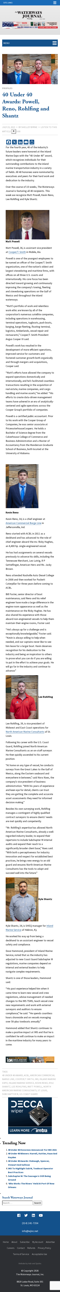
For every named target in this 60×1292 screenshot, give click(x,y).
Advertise (50, 1241)
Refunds (31, 1247)
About (14, 1241)
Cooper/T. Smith (17, 252)
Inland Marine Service (21, 1082)
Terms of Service (21, 1254)
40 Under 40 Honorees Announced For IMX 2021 (32, 1149)
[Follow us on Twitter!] (26, 1215)
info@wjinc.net (30, 1231)
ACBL (26, 1075)
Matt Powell (35, 1086)
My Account (37, 1241)
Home (6, 1241)
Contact (21, 1247)
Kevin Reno (41, 1082)
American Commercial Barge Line (23, 523)
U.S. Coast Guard (28, 1094)
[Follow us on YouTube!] (41, 1215)
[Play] (13, 131)
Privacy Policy (44, 1247)
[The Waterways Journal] (30, 14)
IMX (36, 1079)
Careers (10, 1247)
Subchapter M (10, 1094)
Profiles (7, 88)
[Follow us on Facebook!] (18, 1215)
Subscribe (25, 1241)
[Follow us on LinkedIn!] (33, 1215)
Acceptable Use (39, 1254)
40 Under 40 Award (12, 1075)
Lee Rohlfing (19, 1086)
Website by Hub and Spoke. (30, 1263)
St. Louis (42, 1090)
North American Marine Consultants (25, 731)
